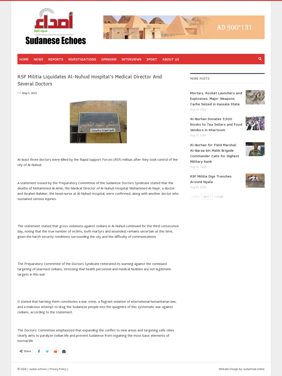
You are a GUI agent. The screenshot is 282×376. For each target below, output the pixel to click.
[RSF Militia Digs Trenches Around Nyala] (255, 181)
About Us (170, 59)
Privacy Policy (58, 369)
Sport (152, 59)
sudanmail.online (254, 369)
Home (24, 59)
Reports (55, 59)
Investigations (82, 59)
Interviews (131, 59)
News (38, 59)
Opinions (109, 59)
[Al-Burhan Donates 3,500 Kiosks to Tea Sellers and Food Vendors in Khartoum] (255, 123)
